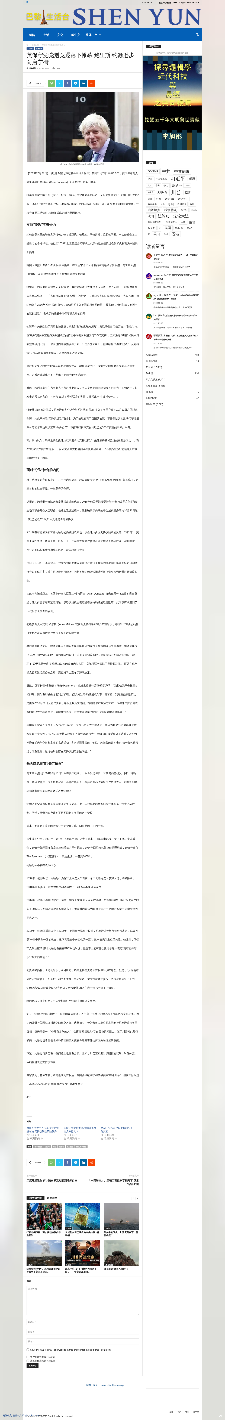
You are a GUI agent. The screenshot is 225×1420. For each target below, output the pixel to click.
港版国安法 (171, 222)
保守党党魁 (38, 1147)
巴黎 (188, 192)
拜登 (158, 198)
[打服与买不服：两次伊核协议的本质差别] (44, 1216)
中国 (150, 178)
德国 (150, 199)
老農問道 (33, 68)
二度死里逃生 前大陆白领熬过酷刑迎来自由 (52, 1180)
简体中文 (92, 35)
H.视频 (149, 392)
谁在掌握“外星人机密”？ (116, 1268)
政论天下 (183, 199)
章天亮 (151, 228)
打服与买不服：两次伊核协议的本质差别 (44, 1234)
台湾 (188, 185)
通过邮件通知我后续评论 (42, 1357)
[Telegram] (75, 83)
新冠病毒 (152, 204)
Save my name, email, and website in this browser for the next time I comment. (70, 1349)
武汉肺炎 (154, 210)
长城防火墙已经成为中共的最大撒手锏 (82, 1234)
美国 (168, 228)
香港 (175, 234)
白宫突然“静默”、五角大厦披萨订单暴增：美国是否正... (43, 1270)
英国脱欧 (70, 1147)
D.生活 (149, 373)
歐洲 (192, 204)
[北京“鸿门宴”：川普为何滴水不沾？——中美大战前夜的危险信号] (82, 1253)
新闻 (32, 35)
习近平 (178, 178)
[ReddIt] (91, 83)
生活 (46, 35)
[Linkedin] (83, 83)
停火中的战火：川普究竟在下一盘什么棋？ (121, 1234)
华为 (157, 185)
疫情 (192, 222)
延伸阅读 (52, 1197)
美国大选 (179, 228)
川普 (54, 1147)
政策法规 (169, 199)
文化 (60, 35)
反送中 (177, 185)
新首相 (61, 1147)
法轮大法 (181, 216)
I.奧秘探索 (109, 1265)
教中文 (75, 35)
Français (35, 1415)
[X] (27, 2)
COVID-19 (153, 171)
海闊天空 (150, 404)
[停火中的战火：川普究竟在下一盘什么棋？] (121, 1216)
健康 (192, 178)
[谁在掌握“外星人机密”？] (121, 1253)
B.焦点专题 (152, 361)
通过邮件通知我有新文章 (42, 1360)
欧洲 (171, 204)
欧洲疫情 (182, 204)
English (26, 1415)
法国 (151, 216)
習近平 (190, 228)
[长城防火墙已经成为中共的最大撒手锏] (82, 1216)
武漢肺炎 (170, 210)
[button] (197, 35)
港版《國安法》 (155, 222)
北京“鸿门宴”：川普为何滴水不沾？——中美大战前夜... (81, 1270)
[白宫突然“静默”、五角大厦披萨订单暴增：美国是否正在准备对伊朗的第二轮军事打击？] (44, 1253)
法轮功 (163, 216)
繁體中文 (17, 1415)
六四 (150, 185)
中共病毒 (182, 171)
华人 (165, 185)
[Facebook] (67, 83)
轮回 (166, 234)
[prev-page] (133, 1198)
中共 (166, 171)
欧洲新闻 (35, 45)
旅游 (163, 204)
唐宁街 (47, 1147)
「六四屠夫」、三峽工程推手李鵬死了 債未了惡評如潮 (113, 1182)
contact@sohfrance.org (112, 1385)
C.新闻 (30, 48)
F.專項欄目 (151, 385)
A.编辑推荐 (152, 355)
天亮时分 (162, 192)
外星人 (150, 192)
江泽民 (194, 210)
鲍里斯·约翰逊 (81, 1147)
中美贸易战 (161, 179)
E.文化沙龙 (152, 379)
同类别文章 (35, 1197)
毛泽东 (184, 210)
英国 (156, 234)
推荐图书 (154, 46)
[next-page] (137, 1198)
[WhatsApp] (51, 83)
